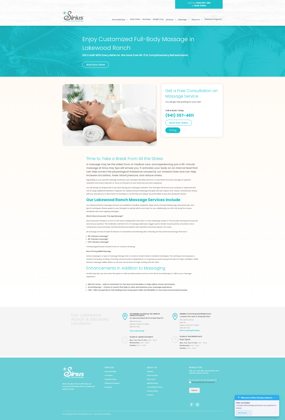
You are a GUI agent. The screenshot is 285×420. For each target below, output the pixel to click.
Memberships (152, 383)
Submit (194, 390)
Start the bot (242, 413)
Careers (150, 395)
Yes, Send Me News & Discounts (202, 382)
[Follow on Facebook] (191, 404)
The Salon (109, 375)
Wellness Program (112, 383)
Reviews (150, 371)
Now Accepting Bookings (190, 330)
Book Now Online (96, 64)
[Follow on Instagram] (197, 404)
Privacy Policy (152, 391)
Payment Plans (111, 379)
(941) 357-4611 (203, 3)
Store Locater (152, 375)
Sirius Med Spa (110, 371)
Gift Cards (151, 379)
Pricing (172, 130)
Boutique (108, 387)
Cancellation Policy (155, 387)
